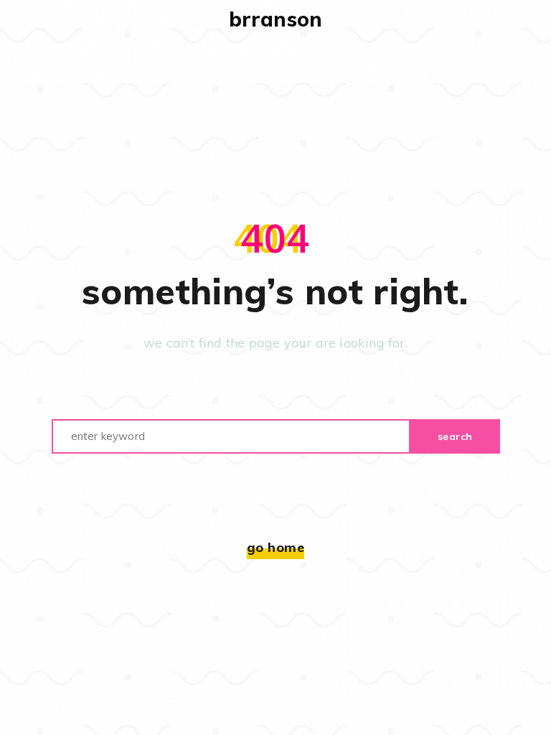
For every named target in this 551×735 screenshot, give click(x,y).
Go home (276, 548)
